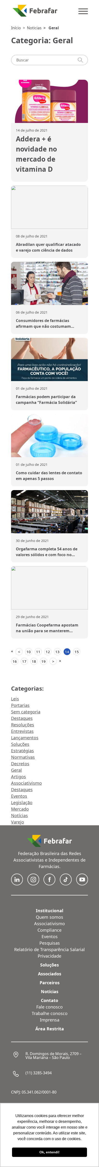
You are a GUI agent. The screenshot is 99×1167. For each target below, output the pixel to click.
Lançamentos (24, 738)
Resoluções (22, 725)
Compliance (49, 930)
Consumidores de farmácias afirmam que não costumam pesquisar (43, 326)
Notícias (19, 815)
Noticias (34, 27)
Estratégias (22, 751)
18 (34, 661)
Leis (15, 699)
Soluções (20, 744)
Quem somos (49, 917)
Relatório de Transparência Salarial (49, 949)
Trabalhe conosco (50, 1013)
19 (43, 661)
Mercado (20, 809)
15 (76, 651)
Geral (54, 27)
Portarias (20, 705)
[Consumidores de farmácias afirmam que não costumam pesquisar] (49, 283)
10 (28, 651)
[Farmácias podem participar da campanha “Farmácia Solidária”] (49, 359)
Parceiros (50, 982)
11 (38, 651)
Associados (49, 974)
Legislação (21, 802)
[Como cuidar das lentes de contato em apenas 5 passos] (49, 435)
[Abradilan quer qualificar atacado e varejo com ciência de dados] (49, 207)
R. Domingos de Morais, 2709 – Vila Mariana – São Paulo (53, 1055)
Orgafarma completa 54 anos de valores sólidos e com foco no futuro (46, 554)
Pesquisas (49, 943)
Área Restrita (49, 1029)
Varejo (17, 822)
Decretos (20, 763)
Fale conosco (49, 1007)
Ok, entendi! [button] (49, 1152)
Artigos (18, 776)
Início (16, 27)
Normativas (23, 757)
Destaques (22, 718)
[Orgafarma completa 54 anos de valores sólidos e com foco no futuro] (49, 511)
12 (48, 651)
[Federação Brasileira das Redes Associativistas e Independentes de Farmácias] (35, 11)
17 (24, 661)
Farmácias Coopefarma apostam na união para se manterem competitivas (47, 630)
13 (57, 651)
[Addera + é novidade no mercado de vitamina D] (49, 101)
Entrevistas (22, 731)
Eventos (19, 796)
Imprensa (49, 1020)
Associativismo (26, 783)
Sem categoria (25, 712)
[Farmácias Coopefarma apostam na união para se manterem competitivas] (49, 587)
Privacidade (49, 956)
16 (14, 661)
